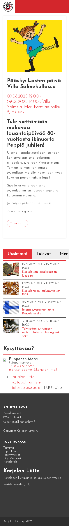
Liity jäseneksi (12, 458)
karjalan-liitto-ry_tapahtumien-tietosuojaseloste (26, 382)
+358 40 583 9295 (22, 366)
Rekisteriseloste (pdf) (17, 484)
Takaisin (15, 223)
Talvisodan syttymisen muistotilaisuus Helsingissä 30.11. (40, 332)
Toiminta (8, 447)
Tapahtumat (10, 451)
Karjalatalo (10, 461)
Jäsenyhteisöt (11, 454)
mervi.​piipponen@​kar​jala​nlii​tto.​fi (33, 369)
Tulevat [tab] (43, 254)
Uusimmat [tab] (18, 254)
